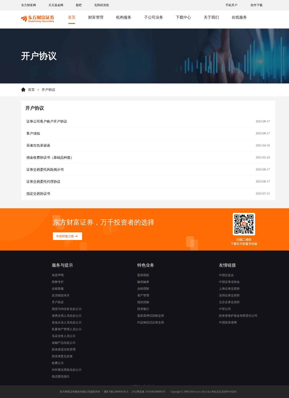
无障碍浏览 (101, 5)
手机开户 (232, 5)
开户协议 (48, 89)
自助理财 (143, 288)
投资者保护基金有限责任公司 (238, 315)
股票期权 (143, 275)
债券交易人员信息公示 (66, 315)
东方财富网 (28, 5)
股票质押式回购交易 (150, 315)
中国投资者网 (228, 322)
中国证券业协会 (229, 282)
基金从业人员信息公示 (66, 322)
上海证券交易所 (229, 288)
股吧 (79, 5)
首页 (31, 89)
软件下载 (257, 5)
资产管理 (143, 295)
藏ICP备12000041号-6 (116, 391)
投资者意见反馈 (62, 356)
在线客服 (58, 288)
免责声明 (58, 275)
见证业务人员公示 (64, 336)
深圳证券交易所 (229, 295)
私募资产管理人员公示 (66, 329)
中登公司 (225, 309)
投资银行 (143, 309)
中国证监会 (226, 275)
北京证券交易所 (229, 302)
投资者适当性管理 (64, 349)
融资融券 (143, 282)
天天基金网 (55, 5)
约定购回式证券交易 (150, 322)
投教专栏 (58, 282)
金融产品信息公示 (64, 342)
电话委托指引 (61, 376)
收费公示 (58, 363)
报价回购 (143, 302)
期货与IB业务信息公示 (66, 309)
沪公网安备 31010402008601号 (148, 391)
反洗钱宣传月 (61, 295)
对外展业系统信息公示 (66, 369)
